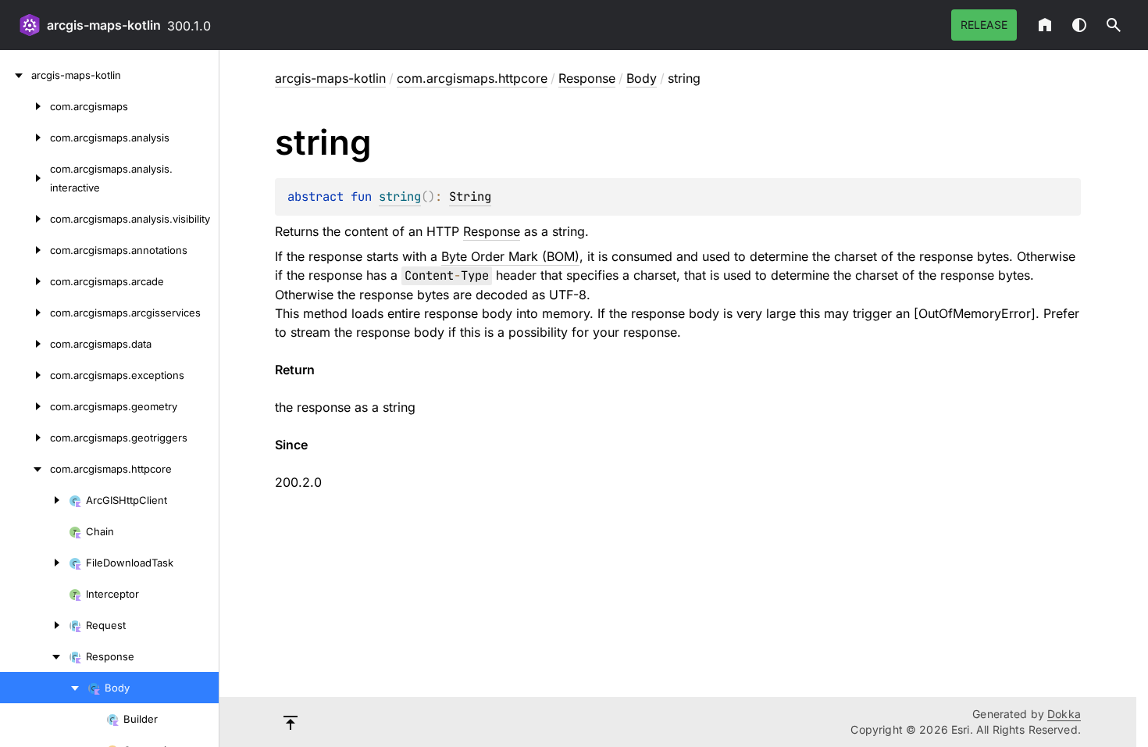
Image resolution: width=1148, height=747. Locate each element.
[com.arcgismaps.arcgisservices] (25, 312)
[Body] (43, 687)
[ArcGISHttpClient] (34, 500)
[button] (1113, 25)
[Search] (1113, 25)
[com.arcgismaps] (25, 106)
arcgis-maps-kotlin (104, 25)
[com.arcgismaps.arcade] (25, 281)
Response (586, 78)
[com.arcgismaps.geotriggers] (25, 437)
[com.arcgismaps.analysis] (25, 137)
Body (641, 78)
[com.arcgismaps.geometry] (25, 406)
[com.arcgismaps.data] (25, 343)
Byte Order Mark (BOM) (510, 256)
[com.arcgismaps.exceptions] (25, 375)
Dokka (1064, 713)
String (470, 196)
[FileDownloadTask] (34, 562)
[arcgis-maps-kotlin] (15, 75)
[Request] (34, 625)
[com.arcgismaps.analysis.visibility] (25, 218)
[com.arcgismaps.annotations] (25, 250)
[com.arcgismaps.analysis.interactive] (25, 178)
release (984, 24)
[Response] (34, 656)
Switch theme (1079, 25)
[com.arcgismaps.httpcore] (25, 468)
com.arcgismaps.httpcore (472, 78)
